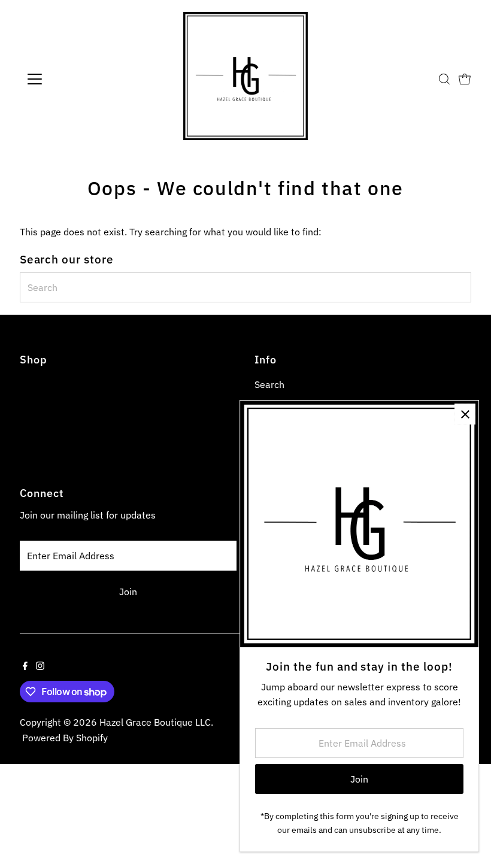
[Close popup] (464, 414)
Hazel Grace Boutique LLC (155, 722)
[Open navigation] (73, 79)
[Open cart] (465, 79)
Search (269, 384)
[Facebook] (25, 666)
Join (128, 592)
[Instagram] (40, 666)
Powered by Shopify (65, 738)
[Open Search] (444, 79)
